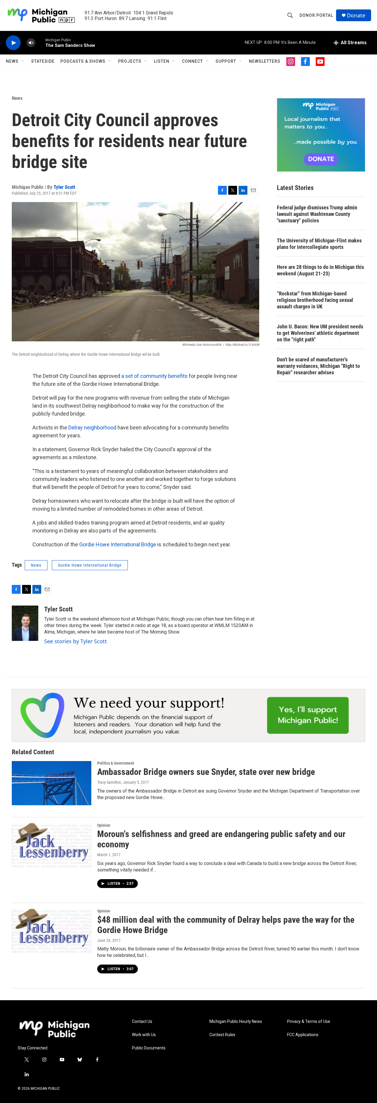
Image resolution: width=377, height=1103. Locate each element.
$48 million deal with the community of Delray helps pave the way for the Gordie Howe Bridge (225, 925)
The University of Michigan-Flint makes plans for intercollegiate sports (319, 243)
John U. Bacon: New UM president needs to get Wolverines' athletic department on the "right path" (320, 333)
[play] (13, 42)
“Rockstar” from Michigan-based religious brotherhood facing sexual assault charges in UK (315, 300)
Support (226, 61)
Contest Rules (222, 1035)
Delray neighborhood (92, 427)
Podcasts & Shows (82, 61)
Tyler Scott (64, 187)
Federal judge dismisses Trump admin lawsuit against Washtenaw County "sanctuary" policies (317, 214)
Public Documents (149, 1048)
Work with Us (144, 1035)
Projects (129, 61)
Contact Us (142, 1021)
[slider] (40, 42)
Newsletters (264, 61)
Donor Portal (316, 15)
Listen (161, 61)
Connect (192, 61)
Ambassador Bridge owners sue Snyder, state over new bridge (206, 772)
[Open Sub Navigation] (23, 61)
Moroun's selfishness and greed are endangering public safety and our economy (221, 839)
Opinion (103, 825)
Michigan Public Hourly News (235, 1021)
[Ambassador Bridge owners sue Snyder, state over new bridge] (51, 783)
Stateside (42, 61)
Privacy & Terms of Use (308, 1021)
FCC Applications (302, 1035)
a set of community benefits (154, 376)
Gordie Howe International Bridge (117, 544)
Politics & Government (115, 763)
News (12, 61)
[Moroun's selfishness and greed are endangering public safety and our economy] (51, 845)
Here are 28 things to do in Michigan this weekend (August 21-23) (320, 270)
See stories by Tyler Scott (75, 641)
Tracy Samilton (109, 782)
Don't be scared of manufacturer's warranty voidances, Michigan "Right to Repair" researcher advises (318, 366)
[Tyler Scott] (25, 623)
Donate (356, 15)
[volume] (31, 42)
